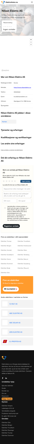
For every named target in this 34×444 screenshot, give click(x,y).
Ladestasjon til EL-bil (8, 408)
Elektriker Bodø (5, 268)
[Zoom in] (31, 39)
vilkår (20, 216)
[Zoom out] (31, 42)
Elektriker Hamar (6, 259)
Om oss (4, 393)
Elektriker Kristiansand (24, 246)
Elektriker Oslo (5, 272)
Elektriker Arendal (6, 250)
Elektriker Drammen (7, 263)
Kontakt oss (5, 391)
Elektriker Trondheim (24, 241)
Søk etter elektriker (7, 385)
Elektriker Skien (22, 250)
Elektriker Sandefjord (7, 254)
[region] (17, 54)
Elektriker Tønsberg (23, 254)
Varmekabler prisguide (8, 411)
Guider (4, 388)
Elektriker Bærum (23, 259)
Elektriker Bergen (6, 246)
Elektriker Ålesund (23, 268)
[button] (32, 2)
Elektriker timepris (7, 406)
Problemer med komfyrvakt (10, 413)
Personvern (5, 396)
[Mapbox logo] (5, 70)
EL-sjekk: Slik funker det (9, 416)
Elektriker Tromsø (6, 241)
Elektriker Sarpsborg (24, 263)
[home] (9, 2)
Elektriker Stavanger (8, 430)
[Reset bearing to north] (31, 44)
